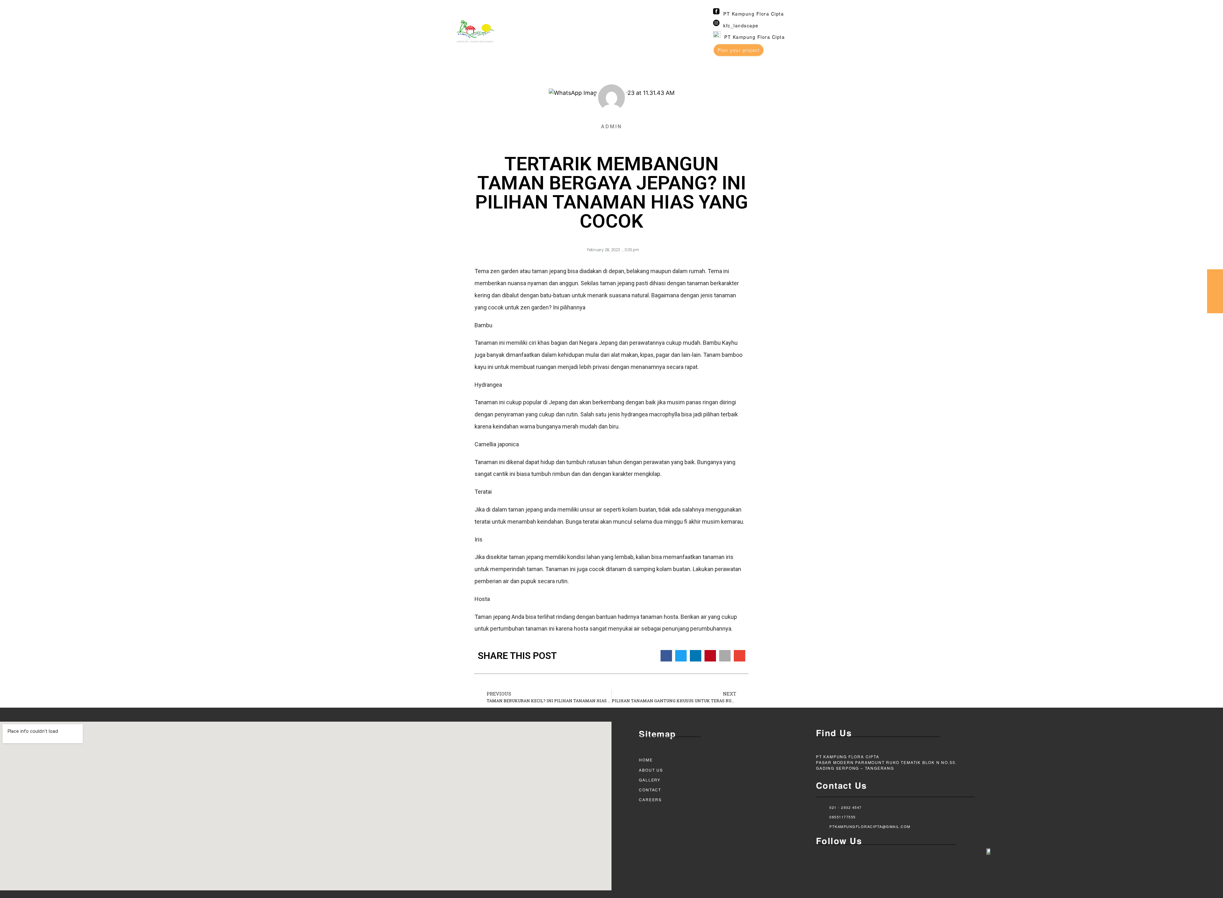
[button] (666, 655)
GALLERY (650, 779)
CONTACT (650, 789)
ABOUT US (651, 770)
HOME (646, 759)
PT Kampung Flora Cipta (753, 14)
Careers (650, 799)
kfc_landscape (741, 25)
